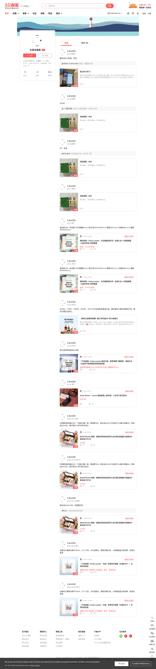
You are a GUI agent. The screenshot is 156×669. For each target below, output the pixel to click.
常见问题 (43, 636)
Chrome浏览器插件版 (102, 643)
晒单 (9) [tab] (84, 43)
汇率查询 (59, 646)
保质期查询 (60, 636)
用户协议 (25, 643)
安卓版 (96, 636)
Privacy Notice (35, 665)
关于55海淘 (26, 636)
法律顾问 (43, 646)
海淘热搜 (81, 639)
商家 (25, 13)
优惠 (15, 13)
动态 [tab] (66, 43)
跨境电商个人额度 (62, 639)
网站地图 (25, 646)
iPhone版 (97, 639)
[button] (26, 6)
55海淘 (12, 6)
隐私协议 (25, 639)
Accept (121, 664)
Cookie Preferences (141, 664)
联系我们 (43, 639)
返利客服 (43, 643)
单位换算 (59, 643)
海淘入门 (81, 636)
